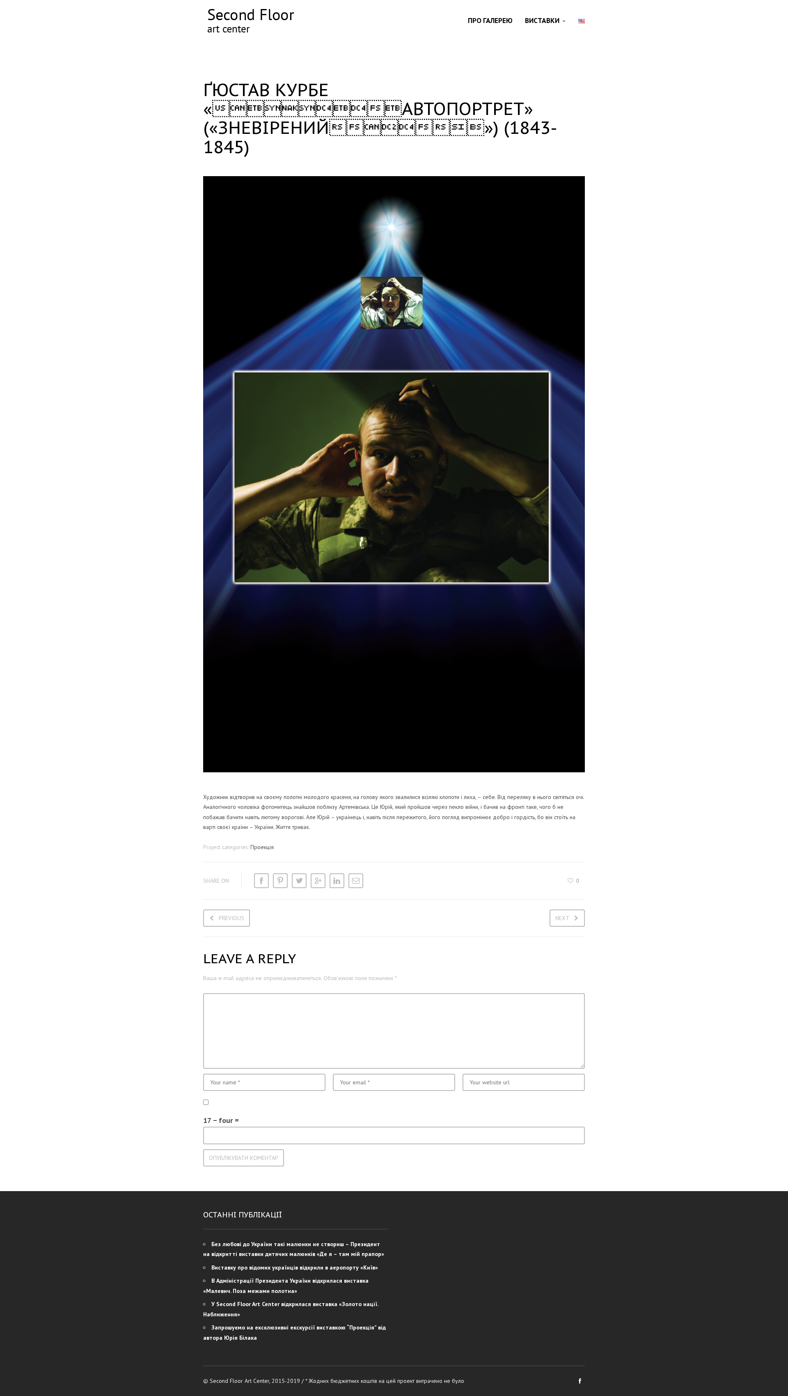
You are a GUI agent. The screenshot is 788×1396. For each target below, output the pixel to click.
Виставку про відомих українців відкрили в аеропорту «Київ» (294, 1267)
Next (562, 918)
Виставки (542, 20)
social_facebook (580, 1381)
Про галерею (490, 20)
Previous (231, 918)
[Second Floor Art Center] (250, 20)
